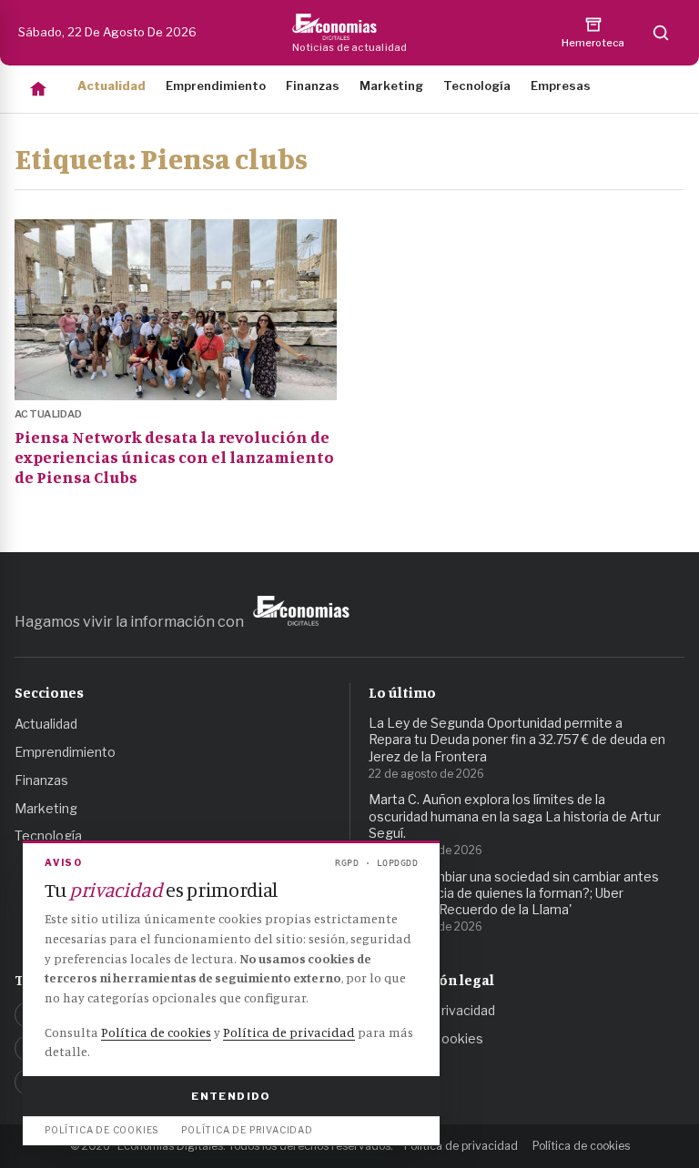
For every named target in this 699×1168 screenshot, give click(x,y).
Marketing (391, 85)
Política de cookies (581, 1146)
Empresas (561, 85)
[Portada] (38, 89)
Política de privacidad (461, 1146)
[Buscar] (661, 33)
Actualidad (111, 85)
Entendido (230, 1096)
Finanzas (312, 85)
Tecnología (477, 85)
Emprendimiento (216, 85)
